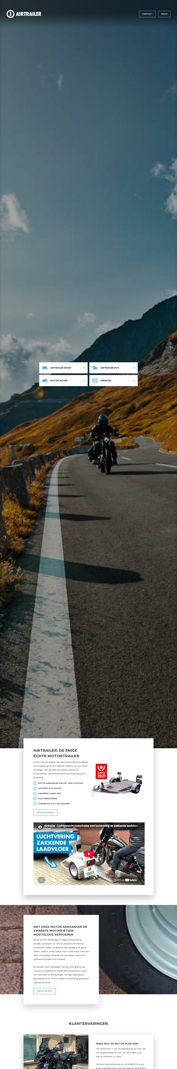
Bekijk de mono (45, 813)
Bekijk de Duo (44, 991)
